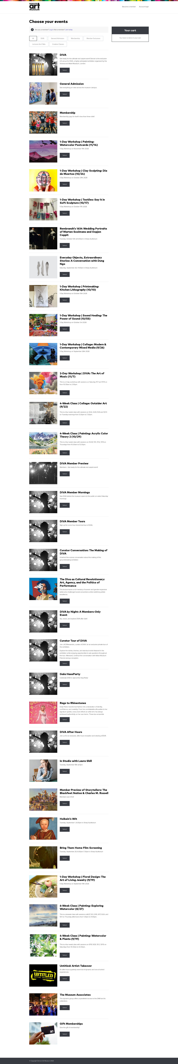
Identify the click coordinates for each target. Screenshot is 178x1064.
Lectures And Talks (38, 44)
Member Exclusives (93, 38)
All (33, 38)
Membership (75, 38)
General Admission (57, 38)
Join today (69, 30)
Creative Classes (58, 44)
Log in (51, 30)
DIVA (42, 38)
